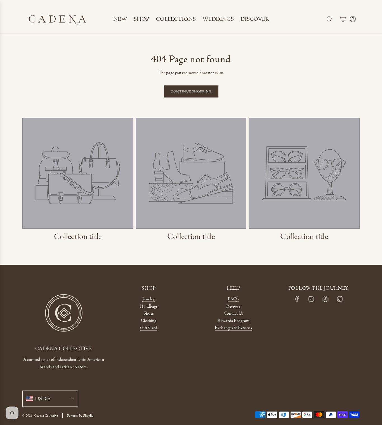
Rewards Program (233, 320)
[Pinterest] (325, 299)
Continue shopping (191, 91)
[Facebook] (297, 299)
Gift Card (148, 328)
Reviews (233, 306)
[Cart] (343, 19)
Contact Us (233, 313)
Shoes (148, 313)
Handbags (149, 306)
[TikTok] (339, 299)
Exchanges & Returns (233, 328)
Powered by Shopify (80, 415)
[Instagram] (311, 299)
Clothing (148, 320)
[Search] (329, 19)
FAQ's (233, 299)
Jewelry (148, 299)
